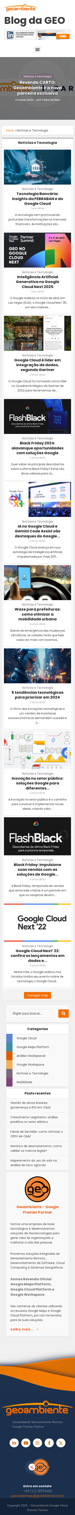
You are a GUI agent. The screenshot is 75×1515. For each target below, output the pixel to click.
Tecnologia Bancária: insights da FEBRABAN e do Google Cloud (37, 198)
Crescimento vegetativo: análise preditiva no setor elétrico (34, 1119)
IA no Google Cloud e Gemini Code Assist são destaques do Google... (37, 531)
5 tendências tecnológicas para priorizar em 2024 (37, 695)
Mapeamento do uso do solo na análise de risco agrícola (33, 1162)
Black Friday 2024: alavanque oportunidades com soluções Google (37, 447)
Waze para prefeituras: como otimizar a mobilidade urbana (38, 614)
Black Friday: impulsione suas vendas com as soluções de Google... (37, 869)
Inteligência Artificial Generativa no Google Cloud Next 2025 (37, 281)
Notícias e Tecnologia (37, 76)
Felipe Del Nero (51, 99)
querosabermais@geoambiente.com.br (37, 1495)
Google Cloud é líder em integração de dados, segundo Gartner (37, 364)
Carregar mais (37, 995)
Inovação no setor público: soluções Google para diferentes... (38, 783)
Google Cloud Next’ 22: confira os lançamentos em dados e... (38, 955)
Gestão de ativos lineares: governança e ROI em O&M (30, 1105)
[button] (37, 49)
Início (10, 130)
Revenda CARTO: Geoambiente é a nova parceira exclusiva (37, 88)
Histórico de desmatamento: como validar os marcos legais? (36, 1148)
